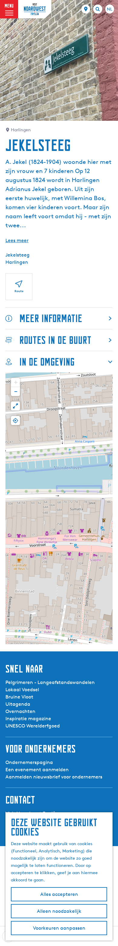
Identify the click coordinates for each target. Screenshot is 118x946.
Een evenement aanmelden (37, 769)
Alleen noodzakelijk (59, 911)
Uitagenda (17, 704)
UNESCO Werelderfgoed (32, 726)
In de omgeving (46, 362)
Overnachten (20, 711)
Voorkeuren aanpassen (59, 928)
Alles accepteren (59, 894)
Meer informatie (50, 318)
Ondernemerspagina (29, 762)
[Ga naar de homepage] (35, 9)
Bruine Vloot (19, 697)
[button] (15, 382)
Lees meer (16, 240)
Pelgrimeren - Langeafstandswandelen (50, 682)
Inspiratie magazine (28, 718)
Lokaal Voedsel (22, 689)
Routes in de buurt (55, 340)
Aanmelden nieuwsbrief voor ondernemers (53, 777)
